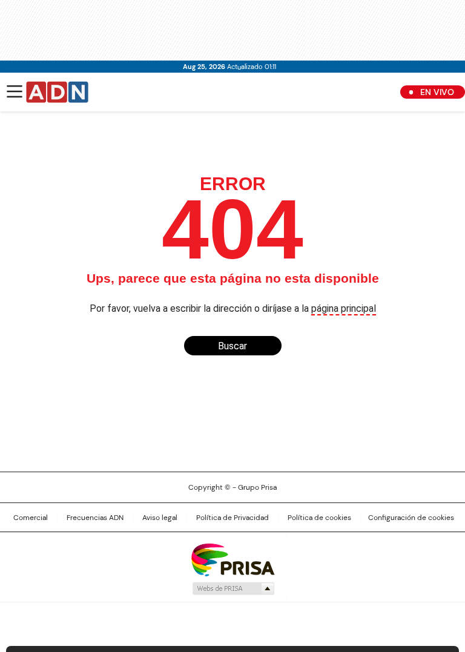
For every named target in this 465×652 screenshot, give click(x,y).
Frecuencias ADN (95, 517)
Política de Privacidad (232, 517)
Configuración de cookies (411, 517)
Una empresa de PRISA (232, 559)
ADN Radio (57, 92)
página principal (343, 308)
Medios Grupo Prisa (233, 588)
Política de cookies (319, 517)
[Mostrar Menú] (14, 91)
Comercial (30, 517)
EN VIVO (437, 92)
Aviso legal (159, 517)
